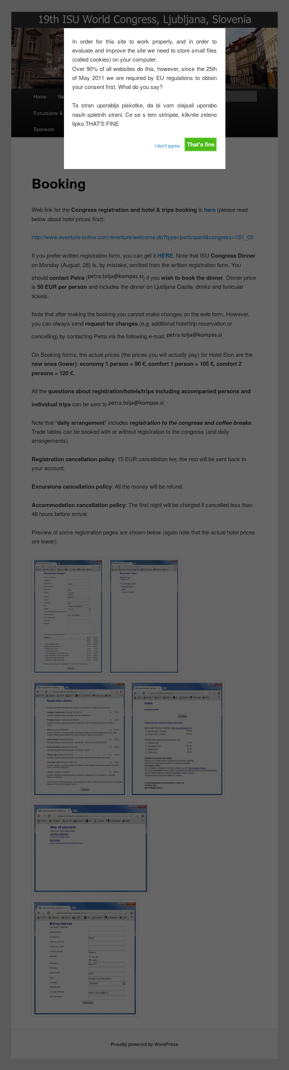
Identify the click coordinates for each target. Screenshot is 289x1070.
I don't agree (167, 145)
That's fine (200, 144)
